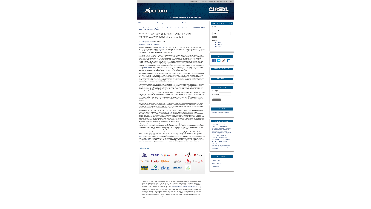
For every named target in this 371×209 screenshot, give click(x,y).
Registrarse (163, 23)
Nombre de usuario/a (215, 91)
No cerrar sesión (219, 97)
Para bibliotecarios (217, 163)
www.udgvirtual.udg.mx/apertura (179, 186)
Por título (217, 46)
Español (214, 112)
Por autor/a (218, 44)
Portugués (226, 112)
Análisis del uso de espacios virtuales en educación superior (160, 28)
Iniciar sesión (154, 23)
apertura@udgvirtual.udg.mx (194, 186)
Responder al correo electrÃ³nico (149, 44)
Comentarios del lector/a (185, 28)
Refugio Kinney (148, 41)
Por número (218, 42)
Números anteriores (174, 23)
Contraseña (215, 94)
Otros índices (142, 176)
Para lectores (216, 160)
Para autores (215, 166)
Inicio (139, 23)
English (220, 112)
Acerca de (146, 23)
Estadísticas (185, 23)
